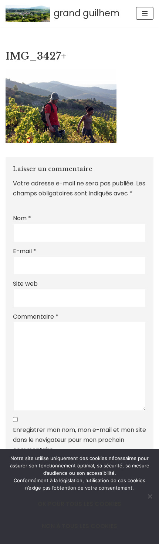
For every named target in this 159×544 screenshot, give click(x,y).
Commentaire (35, 316)
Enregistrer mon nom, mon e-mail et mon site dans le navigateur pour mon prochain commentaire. (79, 440)
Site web (25, 283)
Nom (22, 218)
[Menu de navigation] (144, 13)
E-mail (24, 251)
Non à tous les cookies (79, 526)
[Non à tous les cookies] (149, 496)
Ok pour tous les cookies (79, 504)
